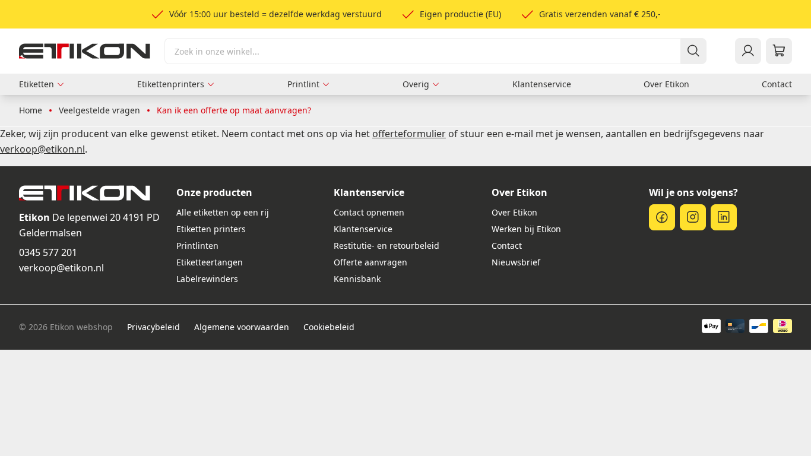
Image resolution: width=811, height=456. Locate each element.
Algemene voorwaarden (241, 326)
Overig (416, 84)
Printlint (303, 84)
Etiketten (36, 84)
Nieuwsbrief (516, 262)
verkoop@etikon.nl (61, 267)
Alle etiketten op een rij (222, 212)
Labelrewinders (207, 278)
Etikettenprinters (170, 84)
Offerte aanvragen (370, 262)
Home (30, 110)
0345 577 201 (48, 252)
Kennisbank (357, 278)
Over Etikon (666, 84)
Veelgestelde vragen (99, 110)
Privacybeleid (153, 326)
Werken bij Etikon (526, 229)
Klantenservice (541, 84)
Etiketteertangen (209, 262)
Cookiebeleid (328, 326)
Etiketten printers (211, 229)
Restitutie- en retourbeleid (386, 245)
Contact (777, 84)
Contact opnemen (369, 212)
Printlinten (197, 245)
